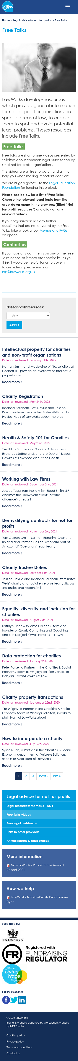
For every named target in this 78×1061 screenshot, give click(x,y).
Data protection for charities (31, 655)
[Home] (7, 6)
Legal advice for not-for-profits (32, 20)
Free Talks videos (18, 814)
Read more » (12, 382)
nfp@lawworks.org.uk (18, 272)
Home (6, 20)
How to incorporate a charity (32, 738)
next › (43, 776)
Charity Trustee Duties (24, 567)
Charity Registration (22, 396)
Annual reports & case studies (27, 840)
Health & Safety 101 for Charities (35, 437)
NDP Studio (17, 1026)
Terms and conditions (19, 1047)
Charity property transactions (32, 697)
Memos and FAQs (53, 230)
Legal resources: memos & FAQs (29, 806)
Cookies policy (15, 1035)
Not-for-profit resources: (25, 307)
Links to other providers (22, 832)
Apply (14, 325)
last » (56, 776)
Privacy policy (15, 1042)
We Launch (51, 1023)
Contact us (13, 1053)
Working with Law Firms (26, 479)
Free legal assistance (21, 823)
